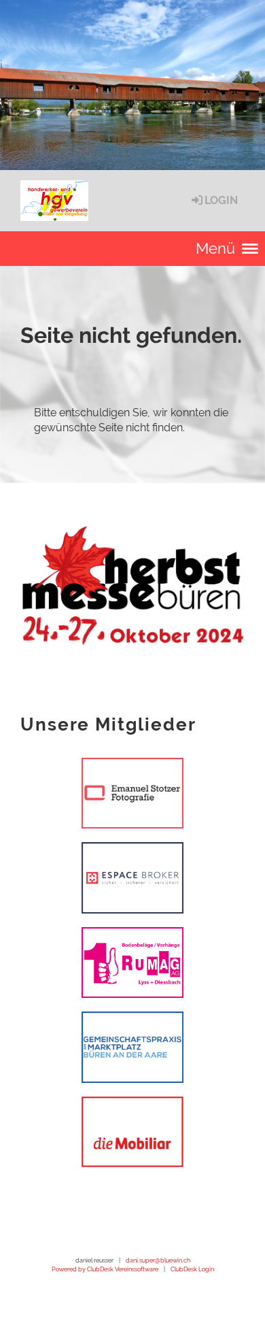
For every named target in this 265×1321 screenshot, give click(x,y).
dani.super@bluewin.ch (158, 1260)
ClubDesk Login (192, 1269)
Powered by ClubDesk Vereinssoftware (105, 1269)
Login (221, 200)
